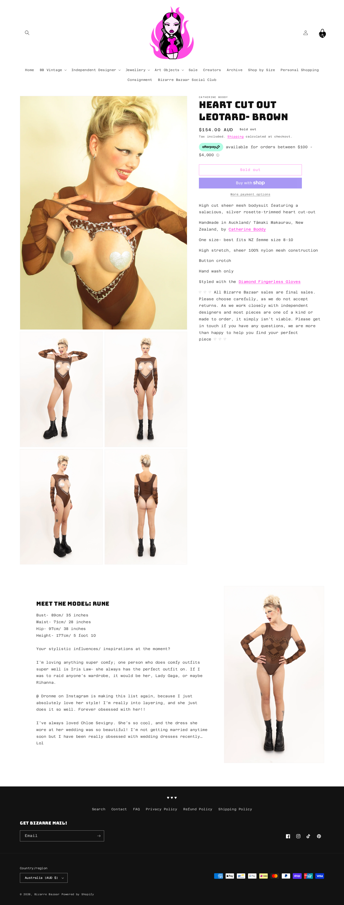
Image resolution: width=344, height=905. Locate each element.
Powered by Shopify (78, 894)
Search (99, 809)
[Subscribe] (99, 835)
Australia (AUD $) (41, 878)
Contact (119, 809)
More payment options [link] (250, 194)
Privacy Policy (161, 809)
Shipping (235, 136)
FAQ (136, 809)
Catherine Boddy (247, 229)
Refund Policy (197, 809)
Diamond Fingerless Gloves (270, 281)
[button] (27, 33)
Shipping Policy (235, 809)
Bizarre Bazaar (47, 894)
